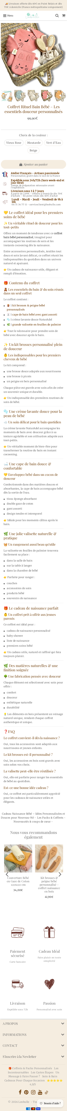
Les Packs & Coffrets (50, 817)
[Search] (57, 15)
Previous (5, 55)
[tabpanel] (47, 95)
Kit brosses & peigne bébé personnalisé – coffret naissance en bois (49, 884)
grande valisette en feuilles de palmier (36, 324)
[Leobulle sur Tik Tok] (46, 1093)
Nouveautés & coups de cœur (32, 821)
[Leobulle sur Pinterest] (26, 1093)
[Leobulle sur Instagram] (33, 1093)
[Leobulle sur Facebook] (20, 1093)
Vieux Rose (13, 142)
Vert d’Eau (53, 142)
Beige (33, 150)
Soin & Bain (49, 1076)
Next (62, 55)
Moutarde (34, 142)
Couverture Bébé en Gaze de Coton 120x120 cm (18, 881)
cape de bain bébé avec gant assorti (34, 314)
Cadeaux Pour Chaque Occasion (24, 1080)
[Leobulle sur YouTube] (40, 1093)
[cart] (64, 15)
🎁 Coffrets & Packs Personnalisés (30, 1068)
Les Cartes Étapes (42, 1072)
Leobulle (23, 1102)
